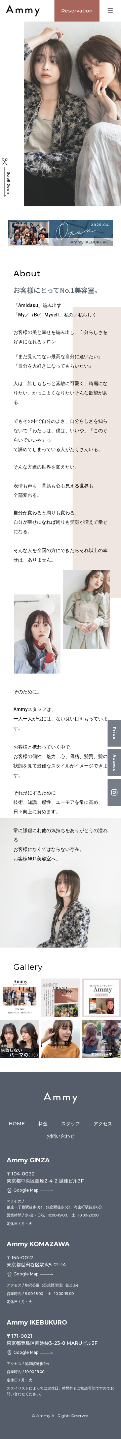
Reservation (77, 11)
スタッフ (70, 1124)
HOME (17, 1124)
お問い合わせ (60, 1136)
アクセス (102, 1124)
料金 (43, 1124)
